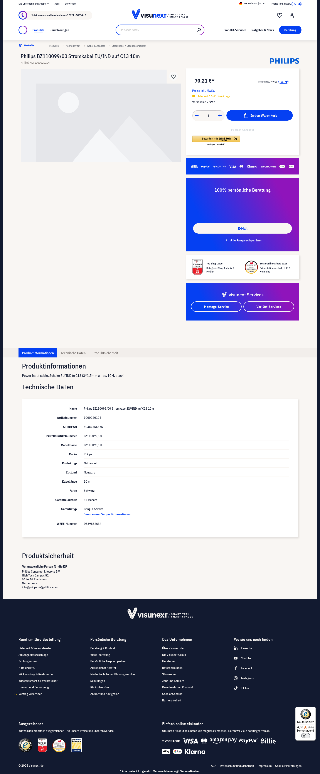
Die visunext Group (174, 655)
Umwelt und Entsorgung (34, 687)
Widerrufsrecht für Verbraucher (38, 681)
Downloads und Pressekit (178, 687)
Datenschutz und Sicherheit (237, 766)
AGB (213, 766)
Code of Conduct (172, 694)
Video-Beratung (100, 655)
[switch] (305, 735)
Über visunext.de (173, 648)
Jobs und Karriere (173, 681)
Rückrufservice (99, 687)
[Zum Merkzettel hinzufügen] (173, 76)
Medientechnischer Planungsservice (112, 674)
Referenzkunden (172, 668)
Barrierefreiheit (171, 700)
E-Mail (242, 228)
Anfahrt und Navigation (104, 694)
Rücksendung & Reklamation (36, 674)
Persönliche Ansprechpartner (108, 661)
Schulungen (97, 681)
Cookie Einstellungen (288, 766)
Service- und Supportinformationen (107, 514)
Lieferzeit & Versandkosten (35, 648)
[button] (216, 141)
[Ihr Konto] (292, 15)
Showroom (70, 3)
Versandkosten (190, 771)
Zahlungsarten (28, 661)
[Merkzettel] (279, 15)
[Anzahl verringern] (196, 115)
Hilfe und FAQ (27, 668)
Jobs (56, 3)
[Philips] (284, 61)
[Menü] (23, 30)
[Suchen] (199, 30)
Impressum (265, 766)
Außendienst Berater (103, 668)
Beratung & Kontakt (102, 648)
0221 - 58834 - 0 (77, 15)
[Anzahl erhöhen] (220, 115)
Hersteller (168, 661)
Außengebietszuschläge (33, 655)
